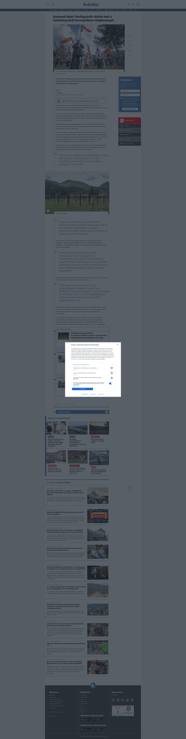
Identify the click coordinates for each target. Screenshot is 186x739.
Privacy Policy (101, 394)
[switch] (111, 368)
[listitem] (93, 365)
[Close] (118, 345)
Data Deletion (85, 394)
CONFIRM (82, 388)
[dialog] (93, 369)
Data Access (93, 394)
